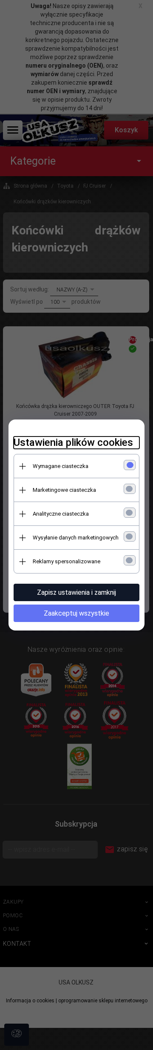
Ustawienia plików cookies (73, 442)
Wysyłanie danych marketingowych (76, 537)
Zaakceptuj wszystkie (76, 613)
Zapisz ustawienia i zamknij (76, 592)
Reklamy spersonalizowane (66, 561)
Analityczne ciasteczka (61, 514)
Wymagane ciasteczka (60, 466)
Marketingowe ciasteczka (64, 490)
